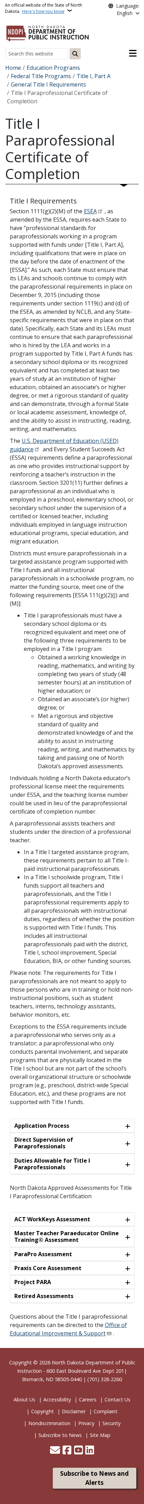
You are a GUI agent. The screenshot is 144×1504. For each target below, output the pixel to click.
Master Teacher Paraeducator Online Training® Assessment (66, 1236)
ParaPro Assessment (43, 1254)
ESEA (90, 211)
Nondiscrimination (49, 1423)
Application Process (41, 1125)
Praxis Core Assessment (47, 1268)
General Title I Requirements (48, 84)
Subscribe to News (60, 1435)
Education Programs (53, 68)
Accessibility (57, 1399)
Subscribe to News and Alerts (94, 1478)
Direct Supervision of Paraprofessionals (43, 1143)
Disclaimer (74, 1411)
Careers (87, 1399)
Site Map (100, 1435)
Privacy (86, 1423)
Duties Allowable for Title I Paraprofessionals (52, 1164)
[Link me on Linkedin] (89, 1450)
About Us (24, 1399)
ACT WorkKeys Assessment (52, 1219)
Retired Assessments (43, 1296)
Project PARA (32, 1282)
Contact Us (117, 1399)
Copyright (42, 1411)
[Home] (47, 32)
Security (111, 1423)
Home (13, 68)
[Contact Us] (55, 1450)
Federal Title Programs (41, 76)
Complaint (105, 1411)
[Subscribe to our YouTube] (78, 1450)
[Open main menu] (133, 53)
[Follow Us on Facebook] (67, 1450)
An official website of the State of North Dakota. (43, 8)
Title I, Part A (93, 76)
